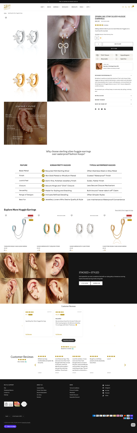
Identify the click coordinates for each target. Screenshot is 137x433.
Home (5, 13)
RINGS (81, 7)
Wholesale (72, 392)
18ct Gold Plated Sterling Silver (101, 38)
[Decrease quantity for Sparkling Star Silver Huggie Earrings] (96, 44)
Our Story (39, 395)
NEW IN (49, 7)
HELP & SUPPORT (9, 384)
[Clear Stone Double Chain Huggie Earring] (118, 228)
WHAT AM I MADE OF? (101, 104)
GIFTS (87, 7)
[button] (99, 25)
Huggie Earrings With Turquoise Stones (48, 246)
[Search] (125, 7)
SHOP (42, 7)
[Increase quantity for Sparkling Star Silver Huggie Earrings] (100, 44)
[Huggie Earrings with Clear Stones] (85, 228)
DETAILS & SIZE (99, 96)
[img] (30, 312)
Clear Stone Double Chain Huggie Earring (114, 246)
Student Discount (74, 395)
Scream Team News (41, 390)
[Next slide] (115, 325)
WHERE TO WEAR (100, 100)
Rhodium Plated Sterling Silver (97, 38)
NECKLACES (65, 7)
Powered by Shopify (26, 422)
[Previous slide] (22, 325)
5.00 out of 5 (72, 347)
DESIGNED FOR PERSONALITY (103, 75)
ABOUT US (40, 384)
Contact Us (6, 392)
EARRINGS (55, 7)
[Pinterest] (99, 109)
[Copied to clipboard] (105, 109)
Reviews (39, 397)
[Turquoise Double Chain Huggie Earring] (19, 228)
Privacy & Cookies (74, 390)
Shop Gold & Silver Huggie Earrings (124, 210)
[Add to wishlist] (6, 17)
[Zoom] (43, 18)
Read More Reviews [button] (68, 340)
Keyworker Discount (75, 397)
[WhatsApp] (102, 109)
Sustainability (40, 388)
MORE (71, 384)
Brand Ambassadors (42, 392)
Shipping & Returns (8, 390)
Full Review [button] (29, 334)
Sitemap (6, 395)
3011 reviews (21, 362)
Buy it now (114, 48)
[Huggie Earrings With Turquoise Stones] (52, 228)
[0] (132, 7)
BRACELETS (74, 7)
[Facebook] (96, 109)
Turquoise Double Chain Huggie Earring (15, 246)
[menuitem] (42, 7)
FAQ (5, 388)
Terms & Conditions (74, 388)
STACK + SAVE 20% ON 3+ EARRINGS (75, 1)
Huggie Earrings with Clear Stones (80, 246)
